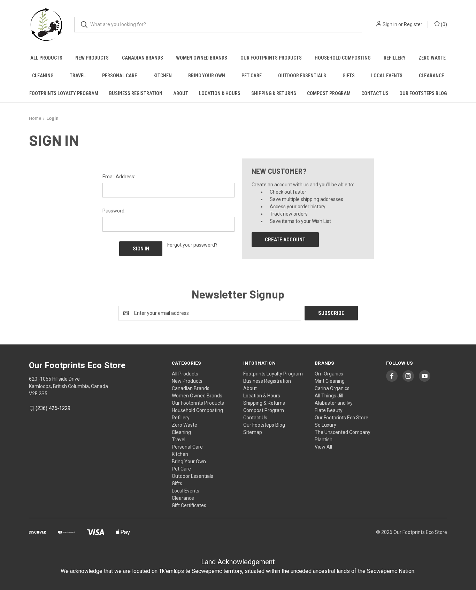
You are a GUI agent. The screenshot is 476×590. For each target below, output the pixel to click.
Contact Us (375, 93)
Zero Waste (432, 58)
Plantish (323, 439)
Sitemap (252, 432)
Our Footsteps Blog (423, 93)
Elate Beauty (329, 410)
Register (413, 24)
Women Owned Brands (201, 58)
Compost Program (329, 93)
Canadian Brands (142, 58)
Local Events (386, 75)
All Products (46, 58)
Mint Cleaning (330, 381)
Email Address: (118, 176)
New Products (92, 58)
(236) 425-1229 (53, 408)
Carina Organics (332, 388)
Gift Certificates (189, 505)
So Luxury (325, 425)
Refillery (395, 58)
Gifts (349, 75)
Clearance (431, 75)
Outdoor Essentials (302, 75)
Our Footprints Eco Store (341, 417)
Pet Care (251, 75)
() (443, 24)
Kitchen (162, 75)
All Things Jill (329, 395)
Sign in (390, 24)
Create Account (285, 239)
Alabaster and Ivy (334, 403)
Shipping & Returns (273, 93)
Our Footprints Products (271, 58)
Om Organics (329, 373)
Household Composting (342, 58)
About (180, 93)
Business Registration (135, 93)
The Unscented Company (342, 432)
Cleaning (42, 75)
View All (323, 447)
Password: (113, 211)
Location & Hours (219, 93)
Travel (78, 75)
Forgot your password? (192, 245)
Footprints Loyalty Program (63, 93)
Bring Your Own (206, 75)
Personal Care (119, 75)
